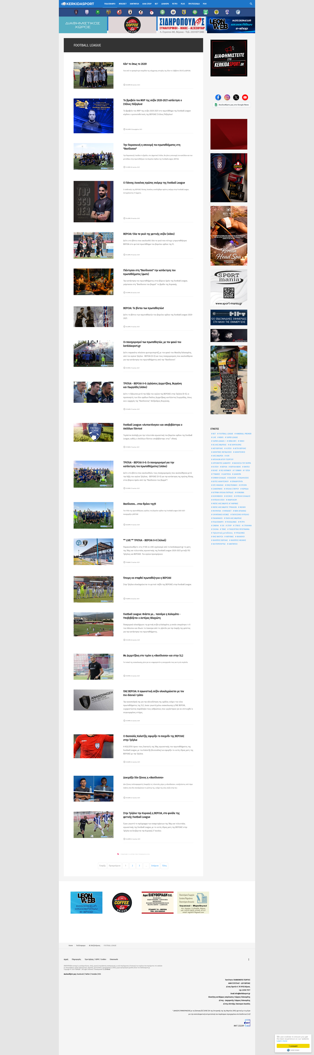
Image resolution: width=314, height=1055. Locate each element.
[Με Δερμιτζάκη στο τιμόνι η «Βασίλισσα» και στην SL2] (93, 667)
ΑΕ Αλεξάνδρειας (94, 946)
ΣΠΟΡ (229, 525)
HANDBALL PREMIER (243, 434)
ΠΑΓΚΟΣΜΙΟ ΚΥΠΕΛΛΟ (240, 514)
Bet (156, 4)
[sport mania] (231, 287)
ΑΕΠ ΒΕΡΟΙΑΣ (217, 448)
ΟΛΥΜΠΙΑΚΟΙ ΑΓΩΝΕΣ (220, 514)
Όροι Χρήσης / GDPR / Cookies (95, 959)
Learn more (282, 1040)
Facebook (80, 974)
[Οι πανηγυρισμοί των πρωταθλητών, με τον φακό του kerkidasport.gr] (93, 353)
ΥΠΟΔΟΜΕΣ (240, 533)
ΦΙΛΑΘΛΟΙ (240, 536)
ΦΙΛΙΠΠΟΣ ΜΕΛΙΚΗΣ (238, 540)
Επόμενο (155, 865)
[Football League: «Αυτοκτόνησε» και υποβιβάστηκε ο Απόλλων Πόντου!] (93, 432)
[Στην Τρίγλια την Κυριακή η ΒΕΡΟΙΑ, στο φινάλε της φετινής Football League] (93, 824)
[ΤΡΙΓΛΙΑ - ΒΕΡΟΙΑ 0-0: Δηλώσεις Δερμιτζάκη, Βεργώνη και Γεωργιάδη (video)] (93, 392)
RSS (99, 974)
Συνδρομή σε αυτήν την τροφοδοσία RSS (135, 854)
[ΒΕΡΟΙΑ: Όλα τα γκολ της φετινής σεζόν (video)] (93, 245)
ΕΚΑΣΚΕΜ (232, 478)
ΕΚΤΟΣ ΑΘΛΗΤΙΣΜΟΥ (220, 481)
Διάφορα (165, 4)
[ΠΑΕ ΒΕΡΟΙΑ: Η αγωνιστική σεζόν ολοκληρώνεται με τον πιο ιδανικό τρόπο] (93, 699)
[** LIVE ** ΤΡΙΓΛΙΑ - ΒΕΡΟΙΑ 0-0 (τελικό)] (93, 551)
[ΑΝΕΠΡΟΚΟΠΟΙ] (231, 335)
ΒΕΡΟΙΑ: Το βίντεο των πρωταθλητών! (143, 308)
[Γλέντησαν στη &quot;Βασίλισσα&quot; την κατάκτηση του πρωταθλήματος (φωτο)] (93, 281)
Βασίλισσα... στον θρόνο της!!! (139, 504)
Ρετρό (174, 4)
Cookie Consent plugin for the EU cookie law (293, 1050)
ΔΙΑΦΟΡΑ (237, 474)
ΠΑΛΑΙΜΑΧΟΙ (217, 518)
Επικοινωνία (114, 959)
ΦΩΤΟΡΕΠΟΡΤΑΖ (219, 544)
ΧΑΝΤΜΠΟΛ (232, 544)
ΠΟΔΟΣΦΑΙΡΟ (217, 522)
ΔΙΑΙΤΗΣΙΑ (227, 474)
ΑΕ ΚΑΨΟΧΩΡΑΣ (235, 445)
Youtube (94, 974)
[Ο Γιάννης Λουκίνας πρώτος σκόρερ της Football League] (93, 201)
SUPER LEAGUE (232, 437)
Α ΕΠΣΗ (228, 448)
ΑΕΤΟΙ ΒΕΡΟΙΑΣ (240, 448)
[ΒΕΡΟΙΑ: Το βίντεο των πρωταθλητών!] (93, 316)
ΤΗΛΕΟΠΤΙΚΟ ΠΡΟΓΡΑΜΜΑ (239, 529)
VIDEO (241, 441)
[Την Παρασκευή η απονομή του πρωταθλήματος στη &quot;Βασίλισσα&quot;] (93, 156)
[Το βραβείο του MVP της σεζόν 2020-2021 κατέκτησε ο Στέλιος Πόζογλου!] (93, 115)
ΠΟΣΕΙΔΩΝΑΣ (231, 522)
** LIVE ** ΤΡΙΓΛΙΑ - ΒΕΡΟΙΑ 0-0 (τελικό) (144, 540)
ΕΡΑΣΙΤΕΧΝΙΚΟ (231, 485)
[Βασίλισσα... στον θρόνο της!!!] (93, 515)
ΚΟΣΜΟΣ (229, 496)
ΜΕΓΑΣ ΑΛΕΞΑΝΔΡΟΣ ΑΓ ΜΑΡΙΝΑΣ (225, 503)
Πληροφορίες (76, 959)
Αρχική (66, 959)
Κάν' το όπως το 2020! (135, 64)
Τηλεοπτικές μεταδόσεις (222, 533)
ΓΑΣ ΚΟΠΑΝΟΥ (225, 470)
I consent (293, 1045)
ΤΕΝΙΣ (223, 529)
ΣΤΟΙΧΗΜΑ (247, 525)
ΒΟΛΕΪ (214, 470)
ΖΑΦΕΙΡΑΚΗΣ (217, 489)
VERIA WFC (232, 441)
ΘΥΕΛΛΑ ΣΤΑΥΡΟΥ (232, 489)
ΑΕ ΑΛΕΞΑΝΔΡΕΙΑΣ (219, 445)
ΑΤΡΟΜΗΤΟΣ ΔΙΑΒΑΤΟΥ (221, 463)
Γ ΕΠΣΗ (247, 470)
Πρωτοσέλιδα (194, 4)
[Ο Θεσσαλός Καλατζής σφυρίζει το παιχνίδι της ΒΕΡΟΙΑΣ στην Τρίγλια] (93, 746)
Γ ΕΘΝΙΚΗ (237, 470)
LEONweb (107, 969)
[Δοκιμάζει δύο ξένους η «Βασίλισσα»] (93, 789)
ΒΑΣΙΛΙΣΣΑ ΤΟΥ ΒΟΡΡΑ (242, 463)
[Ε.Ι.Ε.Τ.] (231, 317)
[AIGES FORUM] (231, 134)
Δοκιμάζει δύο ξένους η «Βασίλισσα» (143, 777)
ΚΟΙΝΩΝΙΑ (240, 492)
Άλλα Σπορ (146, 4)
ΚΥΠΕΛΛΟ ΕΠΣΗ (218, 500)
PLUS (183, 4)
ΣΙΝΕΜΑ (215, 525)
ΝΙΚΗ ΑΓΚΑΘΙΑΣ (240, 511)
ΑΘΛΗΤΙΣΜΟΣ (239, 452)
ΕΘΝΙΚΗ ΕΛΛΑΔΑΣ (219, 478)
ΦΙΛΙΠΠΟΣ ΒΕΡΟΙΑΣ (220, 540)
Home (71, 946)
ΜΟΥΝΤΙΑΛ (216, 511)
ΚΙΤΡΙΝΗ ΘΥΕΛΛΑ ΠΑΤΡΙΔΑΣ (222, 492)
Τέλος (164, 865)
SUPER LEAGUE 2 (218, 441)
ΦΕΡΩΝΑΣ (230, 536)
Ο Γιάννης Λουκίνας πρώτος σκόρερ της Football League (154, 182)
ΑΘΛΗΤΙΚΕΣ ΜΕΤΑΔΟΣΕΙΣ (222, 452)
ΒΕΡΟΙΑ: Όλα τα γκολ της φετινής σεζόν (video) (149, 234)
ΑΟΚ (227, 456)
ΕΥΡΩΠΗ (243, 485)
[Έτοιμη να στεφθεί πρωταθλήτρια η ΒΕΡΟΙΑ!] (93, 589)
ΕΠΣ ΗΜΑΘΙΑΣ (217, 485)
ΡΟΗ (204, 4)
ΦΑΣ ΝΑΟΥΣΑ (217, 536)
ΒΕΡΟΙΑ (224, 467)
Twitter (87, 974)
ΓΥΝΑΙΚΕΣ (216, 474)
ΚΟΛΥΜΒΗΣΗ (217, 496)
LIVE (214, 437)
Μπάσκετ (122, 4)
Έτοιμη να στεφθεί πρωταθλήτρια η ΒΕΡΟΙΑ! (147, 577)
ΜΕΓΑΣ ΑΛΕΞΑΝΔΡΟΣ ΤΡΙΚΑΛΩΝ (224, 507)
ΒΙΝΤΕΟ (246, 467)
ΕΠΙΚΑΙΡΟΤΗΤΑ (237, 481)
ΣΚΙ (222, 525)
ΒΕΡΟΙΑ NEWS (235, 467)
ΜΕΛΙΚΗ (242, 507)
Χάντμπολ (134, 4)
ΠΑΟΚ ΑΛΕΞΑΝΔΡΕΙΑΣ (233, 518)
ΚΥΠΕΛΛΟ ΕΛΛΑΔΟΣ (242, 496)
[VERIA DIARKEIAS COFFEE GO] (231, 177)
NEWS (221, 437)
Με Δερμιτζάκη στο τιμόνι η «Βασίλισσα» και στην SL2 (153, 655)
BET (214, 434)
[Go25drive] (231, 380)
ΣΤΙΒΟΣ (237, 525)
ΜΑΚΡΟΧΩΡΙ (232, 500)
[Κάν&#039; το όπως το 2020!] (93, 75)
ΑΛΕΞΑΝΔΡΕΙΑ (217, 456)
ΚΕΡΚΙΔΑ (245, 489)
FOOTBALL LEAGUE (225, 434)
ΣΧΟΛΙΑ (215, 529)
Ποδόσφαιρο (109, 4)
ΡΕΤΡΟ (242, 522)
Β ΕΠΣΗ (215, 467)
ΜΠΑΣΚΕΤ (227, 511)
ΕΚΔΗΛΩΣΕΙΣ (244, 478)
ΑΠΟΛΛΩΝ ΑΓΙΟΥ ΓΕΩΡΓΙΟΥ (222, 459)
